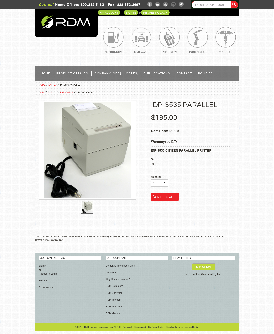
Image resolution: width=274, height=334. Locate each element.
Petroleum (113, 52)
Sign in (131, 12)
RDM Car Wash (114, 292)
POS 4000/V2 (66, 92)
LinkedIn (157, 4)
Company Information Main (120, 265)
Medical (225, 52)
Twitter (181, 4)
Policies (43, 280)
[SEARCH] (234, 4)
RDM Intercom (113, 299)
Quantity (156, 176)
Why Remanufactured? (118, 279)
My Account (109, 12)
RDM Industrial (114, 306)
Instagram (173, 4)
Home (42, 84)
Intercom (169, 52)
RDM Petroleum (114, 285)
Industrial (197, 52)
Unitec (52, 84)
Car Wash (141, 52)
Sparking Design (156, 326)
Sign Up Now (203, 267)
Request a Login (155, 12)
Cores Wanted (46, 287)
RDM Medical (113, 313)
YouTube (165, 4)
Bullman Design (191, 326)
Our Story (111, 272)
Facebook (149, 4)
